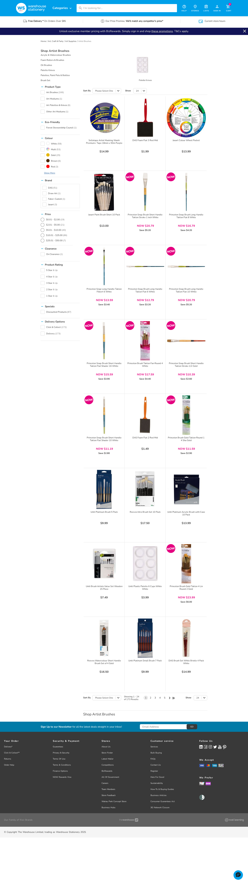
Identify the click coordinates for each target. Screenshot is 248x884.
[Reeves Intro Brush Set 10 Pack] (145, 489)
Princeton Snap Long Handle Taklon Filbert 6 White (104, 290)
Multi (56, 149)
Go (192, 726)
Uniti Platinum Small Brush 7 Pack (145, 660)
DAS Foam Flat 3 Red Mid (145, 140)
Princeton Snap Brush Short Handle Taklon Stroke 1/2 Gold (186, 365)
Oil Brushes (46, 65)
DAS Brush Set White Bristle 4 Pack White (186, 662)
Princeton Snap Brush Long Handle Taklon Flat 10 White (186, 290)
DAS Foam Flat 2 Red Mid (145, 437)
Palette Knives (48, 70)
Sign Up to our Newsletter (56, 726)
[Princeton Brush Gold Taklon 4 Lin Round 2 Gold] (186, 563)
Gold (55, 155)
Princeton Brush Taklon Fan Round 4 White (145, 365)
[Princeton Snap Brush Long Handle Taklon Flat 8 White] (186, 192)
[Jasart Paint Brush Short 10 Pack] (104, 192)
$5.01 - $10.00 (56, 230)
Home (43, 41)
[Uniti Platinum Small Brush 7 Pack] (145, 638)
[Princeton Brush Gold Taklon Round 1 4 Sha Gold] (186, 415)
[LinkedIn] (201, 747)
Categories (62, 8)
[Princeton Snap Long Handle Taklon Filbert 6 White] (104, 266)
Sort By (87, 91)
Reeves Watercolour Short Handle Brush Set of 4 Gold (104, 662)
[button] (238, 875)
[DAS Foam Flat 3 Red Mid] (145, 117)
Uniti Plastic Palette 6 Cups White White (145, 588)
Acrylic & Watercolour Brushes (56, 55)
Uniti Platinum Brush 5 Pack (104, 512)
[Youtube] (220, 747)
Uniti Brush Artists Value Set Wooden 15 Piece (104, 588)
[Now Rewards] (208, 783)
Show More (49, 173)
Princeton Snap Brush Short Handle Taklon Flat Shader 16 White (104, 365)
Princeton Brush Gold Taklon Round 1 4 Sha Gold (186, 439)
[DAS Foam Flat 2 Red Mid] (145, 415)
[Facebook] (205, 747)
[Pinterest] (224, 747)
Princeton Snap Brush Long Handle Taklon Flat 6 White (145, 290)
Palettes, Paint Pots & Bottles (55, 75)
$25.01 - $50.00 (56, 240)
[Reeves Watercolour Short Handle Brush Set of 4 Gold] (104, 638)
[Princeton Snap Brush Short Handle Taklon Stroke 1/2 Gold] (186, 340)
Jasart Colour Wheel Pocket (186, 140)
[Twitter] (215, 746)
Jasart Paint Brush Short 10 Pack (104, 214)
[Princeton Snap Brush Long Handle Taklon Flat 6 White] (145, 266)
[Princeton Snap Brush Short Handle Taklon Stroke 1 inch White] (145, 192)
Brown (56, 161)
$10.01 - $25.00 (56, 235)
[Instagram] (210, 747)
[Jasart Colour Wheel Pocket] (186, 117)
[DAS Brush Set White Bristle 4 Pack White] (186, 638)
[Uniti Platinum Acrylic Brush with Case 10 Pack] (186, 489)
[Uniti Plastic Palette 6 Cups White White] (145, 563)
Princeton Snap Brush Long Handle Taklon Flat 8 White (186, 216)
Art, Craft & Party (55, 41)
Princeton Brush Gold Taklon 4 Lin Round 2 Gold (186, 588)
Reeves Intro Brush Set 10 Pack (145, 512)
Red (54, 166)
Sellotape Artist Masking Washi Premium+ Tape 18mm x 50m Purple (104, 142)
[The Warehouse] (128, 820)
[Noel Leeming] (234, 820)
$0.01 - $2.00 (55, 219)
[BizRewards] (201, 783)
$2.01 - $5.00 (55, 224)
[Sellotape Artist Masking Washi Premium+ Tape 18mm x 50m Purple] (104, 117)
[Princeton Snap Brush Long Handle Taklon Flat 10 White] (186, 266)
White (56, 143)
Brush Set (45, 80)
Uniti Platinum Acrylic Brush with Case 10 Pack (186, 513)
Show (128, 91)
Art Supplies (70, 41)
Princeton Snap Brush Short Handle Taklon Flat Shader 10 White (104, 439)
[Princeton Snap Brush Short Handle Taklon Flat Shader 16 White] (104, 340)
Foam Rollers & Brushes (52, 60)
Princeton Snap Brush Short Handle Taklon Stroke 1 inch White (145, 216)
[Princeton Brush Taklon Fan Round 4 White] (145, 340)
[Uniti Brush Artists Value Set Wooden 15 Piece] (104, 563)
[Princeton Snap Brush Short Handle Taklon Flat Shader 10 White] (104, 415)
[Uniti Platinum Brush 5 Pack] (104, 489)
